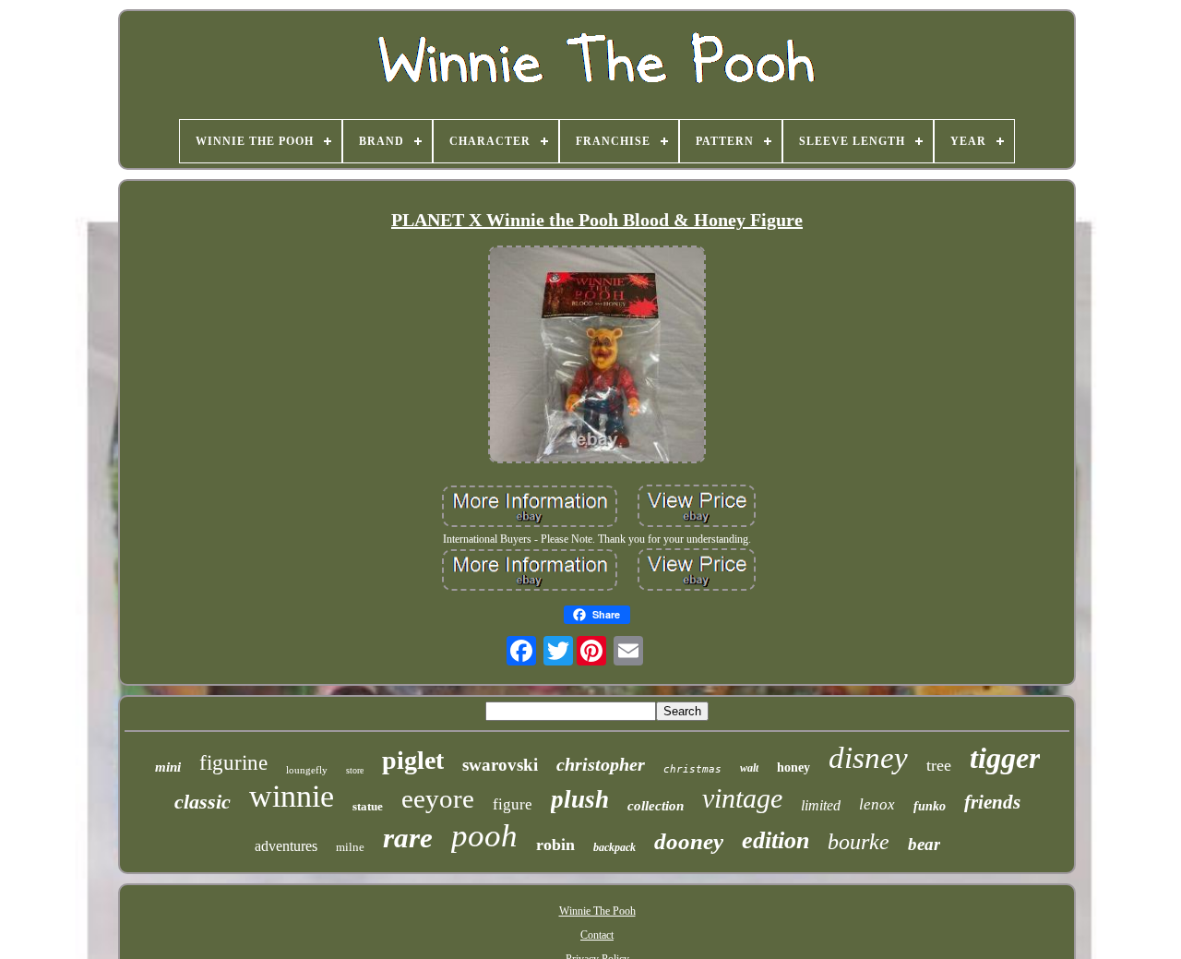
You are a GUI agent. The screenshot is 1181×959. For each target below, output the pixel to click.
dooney (688, 841)
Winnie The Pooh (597, 911)
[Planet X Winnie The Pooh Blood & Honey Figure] (597, 356)
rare (408, 837)
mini (168, 767)
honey (793, 767)
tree (938, 765)
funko (929, 806)
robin (555, 844)
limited (821, 805)
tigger (1005, 757)
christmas (692, 769)
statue (367, 806)
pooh (484, 836)
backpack (614, 847)
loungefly (307, 769)
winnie (291, 796)
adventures (286, 846)
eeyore (437, 798)
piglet (413, 760)
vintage (742, 798)
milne (350, 847)
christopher (600, 764)
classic (202, 801)
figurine (233, 762)
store (355, 770)
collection (655, 805)
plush (580, 799)
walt (749, 767)
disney (868, 757)
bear (924, 844)
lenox (877, 804)
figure (512, 804)
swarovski (500, 764)
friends (992, 802)
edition (775, 840)
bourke (858, 842)
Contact (597, 935)
